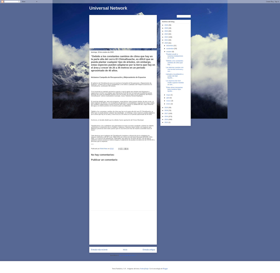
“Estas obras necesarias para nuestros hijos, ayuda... (174, 89)
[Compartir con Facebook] (125, 149)
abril (168, 98)
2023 (166, 34)
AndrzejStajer (144, 269)
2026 (166, 25)
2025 (166, 28)
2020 (166, 43)
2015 (166, 119)
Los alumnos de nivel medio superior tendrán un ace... (175, 82)
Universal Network (108, 8)
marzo (168, 101)
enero (168, 104)
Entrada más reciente (99, 250)
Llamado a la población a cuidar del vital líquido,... (174, 76)
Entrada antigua (149, 250)
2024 (166, 31)
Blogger (165, 269)
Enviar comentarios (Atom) (127, 255)
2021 (166, 40)
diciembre (170, 45)
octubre (169, 51)
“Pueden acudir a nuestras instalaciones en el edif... (174, 56)
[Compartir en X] (123, 149)
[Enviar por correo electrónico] (119, 149)
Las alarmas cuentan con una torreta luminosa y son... (174, 69)
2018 (166, 110)
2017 (166, 113)
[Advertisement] (123, 31)
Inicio (125, 250)
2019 (166, 107)
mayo (168, 95)
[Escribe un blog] (121, 149)
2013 (166, 122)
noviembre (170, 48)
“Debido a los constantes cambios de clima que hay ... (174, 62)
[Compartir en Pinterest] (127, 149)
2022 (166, 37)
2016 (166, 116)
